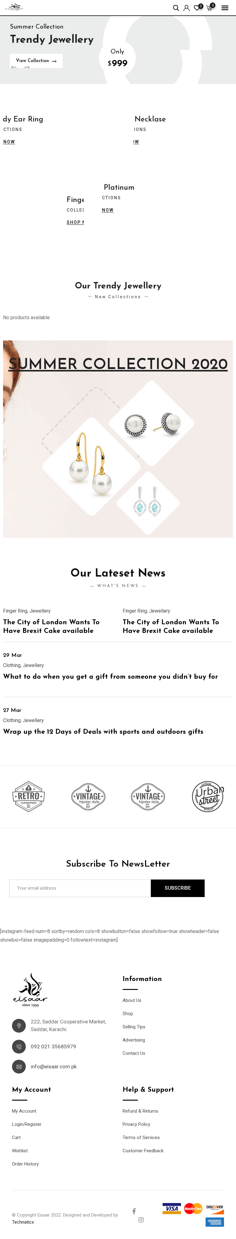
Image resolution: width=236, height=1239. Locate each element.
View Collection (32, 61)
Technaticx (23, 1222)
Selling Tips (134, 1027)
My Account (24, 1111)
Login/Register (26, 1124)
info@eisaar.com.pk (54, 1066)
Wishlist (20, 1151)
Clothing (12, 665)
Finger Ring (15, 611)
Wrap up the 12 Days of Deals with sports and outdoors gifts (103, 732)
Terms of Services (141, 1137)
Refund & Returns (140, 1111)
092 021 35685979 (53, 1046)
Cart (16, 1137)
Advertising (134, 1040)
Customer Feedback (143, 1151)
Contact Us (134, 1053)
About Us (132, 1000)
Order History (25, 1164)
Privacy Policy (136, 1124)
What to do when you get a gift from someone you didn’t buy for (110, 677)
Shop (128, 1013)
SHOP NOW (80, 222)
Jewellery (40, 611)
